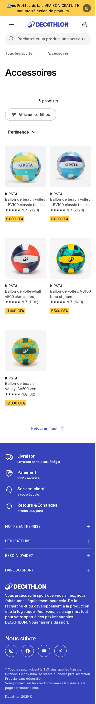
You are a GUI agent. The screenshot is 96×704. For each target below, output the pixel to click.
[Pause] (87, 8)
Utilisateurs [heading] (17, 535)
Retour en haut (44, 428)
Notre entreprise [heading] (22, 520)
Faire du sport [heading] (19, 564)
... (39, 53)
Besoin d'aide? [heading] (19, 549)
